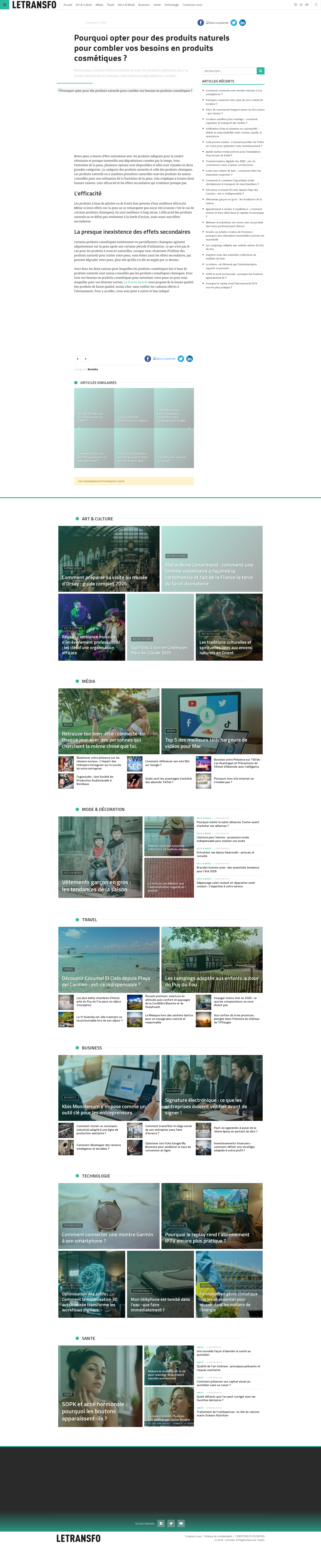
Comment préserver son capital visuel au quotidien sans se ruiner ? (223, 1383)
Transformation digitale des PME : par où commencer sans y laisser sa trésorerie (230, 163)
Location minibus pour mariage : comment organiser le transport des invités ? (231, 121)
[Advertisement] (134, 123)
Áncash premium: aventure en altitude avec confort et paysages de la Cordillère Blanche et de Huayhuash (167, 1001)
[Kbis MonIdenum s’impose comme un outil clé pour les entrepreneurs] (109, 1088)
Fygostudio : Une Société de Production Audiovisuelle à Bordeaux (95, 780)
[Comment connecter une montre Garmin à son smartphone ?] (109, 1216)
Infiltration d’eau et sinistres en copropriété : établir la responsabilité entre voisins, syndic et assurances (234, 132)
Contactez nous (192, 4)
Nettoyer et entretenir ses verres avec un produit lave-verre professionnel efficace (234, 224)
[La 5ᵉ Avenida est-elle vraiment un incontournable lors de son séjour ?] (66, 1019)
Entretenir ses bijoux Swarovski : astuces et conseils (225, 854)
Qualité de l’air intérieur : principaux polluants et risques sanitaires (228, 1368)
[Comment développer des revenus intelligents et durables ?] (66, 1147)
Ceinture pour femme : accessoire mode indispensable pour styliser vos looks (223, 839)
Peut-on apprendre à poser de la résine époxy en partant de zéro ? (235, 1130)
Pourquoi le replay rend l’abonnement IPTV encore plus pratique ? (231, 285)
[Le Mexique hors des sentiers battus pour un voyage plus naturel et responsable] (134, 1019)
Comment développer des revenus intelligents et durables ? (99, 1147)
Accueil (68, 4)
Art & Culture (84, 4)
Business (144, 4)
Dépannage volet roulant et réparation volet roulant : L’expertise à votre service (226, 884)
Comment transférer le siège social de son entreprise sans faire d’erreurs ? (168, 1129)
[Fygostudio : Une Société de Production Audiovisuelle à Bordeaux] (66, 781)
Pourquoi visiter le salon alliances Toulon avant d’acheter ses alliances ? (228, 824)
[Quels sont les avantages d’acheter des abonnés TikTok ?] (134, 781)
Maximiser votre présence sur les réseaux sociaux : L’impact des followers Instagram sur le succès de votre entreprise (99, 763)
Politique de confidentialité (218, 1536)
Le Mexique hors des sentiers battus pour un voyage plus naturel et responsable (169, 1018)
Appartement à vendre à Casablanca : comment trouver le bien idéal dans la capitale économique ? (235, 212)
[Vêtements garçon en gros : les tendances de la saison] (100, 857)
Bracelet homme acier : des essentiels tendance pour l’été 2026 (228, 869)
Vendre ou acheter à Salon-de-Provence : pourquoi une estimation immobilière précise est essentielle (235, 235)
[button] (78, 428)
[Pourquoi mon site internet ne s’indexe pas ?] (203, 781)
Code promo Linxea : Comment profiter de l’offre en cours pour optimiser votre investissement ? (235, 143)
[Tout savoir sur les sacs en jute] (94, 448)
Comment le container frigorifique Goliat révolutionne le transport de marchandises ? (232, 182)
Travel (110, 4)
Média (99, 4)
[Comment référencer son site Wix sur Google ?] (134, 764)
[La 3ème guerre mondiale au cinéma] (94, 408)
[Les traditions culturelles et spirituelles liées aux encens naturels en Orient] (229, 627)
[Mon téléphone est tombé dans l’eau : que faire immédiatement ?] (160, 1284)
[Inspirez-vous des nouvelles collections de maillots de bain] (169, 836)
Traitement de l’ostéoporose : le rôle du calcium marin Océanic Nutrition (228, 1414)
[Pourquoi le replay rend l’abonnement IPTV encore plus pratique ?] (212, 1216)
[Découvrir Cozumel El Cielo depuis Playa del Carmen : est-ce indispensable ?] (109, 960)
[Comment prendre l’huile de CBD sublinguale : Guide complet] (169, 1407)
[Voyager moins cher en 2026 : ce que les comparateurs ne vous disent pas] (203, 1002)
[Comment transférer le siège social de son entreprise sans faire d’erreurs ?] (134, 1130)
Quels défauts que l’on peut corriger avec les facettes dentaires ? (226, 1398)
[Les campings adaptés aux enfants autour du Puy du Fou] (212, 960)
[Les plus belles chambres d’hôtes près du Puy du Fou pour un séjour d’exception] (66, 1002)
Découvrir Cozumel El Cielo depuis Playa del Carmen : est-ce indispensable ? (232, 191)
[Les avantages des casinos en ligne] (174, 408)
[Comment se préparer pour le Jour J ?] (134, 448)
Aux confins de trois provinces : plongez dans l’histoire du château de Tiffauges (237, 1018)
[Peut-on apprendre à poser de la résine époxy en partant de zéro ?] (203, 1130)
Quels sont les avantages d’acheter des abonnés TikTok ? (168, 780)
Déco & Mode (126, 4)
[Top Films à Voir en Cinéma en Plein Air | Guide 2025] (160, 627)
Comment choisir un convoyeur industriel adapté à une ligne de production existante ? (97, 1129)
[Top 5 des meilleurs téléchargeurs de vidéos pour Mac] (212, 721)
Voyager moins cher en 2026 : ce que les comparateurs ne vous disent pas (235, 1001)
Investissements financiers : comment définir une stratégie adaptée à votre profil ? (234, 1147)
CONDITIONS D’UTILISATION (250, 1536)
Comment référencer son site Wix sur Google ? (167, 763)
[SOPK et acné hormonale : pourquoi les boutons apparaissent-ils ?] (100, 1386)
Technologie (171, 4)
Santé (157, 4)
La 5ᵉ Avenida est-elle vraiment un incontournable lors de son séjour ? (100, 1019)
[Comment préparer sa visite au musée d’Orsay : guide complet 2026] (109, 559)
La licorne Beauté (135, 282)
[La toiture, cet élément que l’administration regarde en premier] (169, 878)
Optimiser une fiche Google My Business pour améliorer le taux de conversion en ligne (168, 1147)
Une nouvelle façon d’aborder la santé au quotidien (224, 1353)
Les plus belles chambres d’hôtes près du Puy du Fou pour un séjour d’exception (99, 1001)
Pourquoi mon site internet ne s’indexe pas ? (234, 780)
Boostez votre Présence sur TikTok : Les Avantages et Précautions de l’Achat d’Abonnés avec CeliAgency (237, 763)
